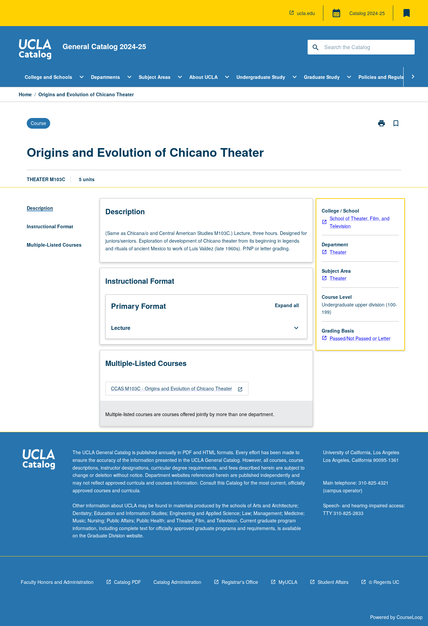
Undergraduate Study (260, 77)
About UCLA (203, 77)
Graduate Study (322, 77)
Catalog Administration (177, 582)
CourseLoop (410, 617)
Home (25, 94)
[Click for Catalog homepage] (35, 49)
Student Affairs (333, 582)
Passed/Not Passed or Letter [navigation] (360, 338)
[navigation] (176, 388)
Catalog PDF (127, 582)
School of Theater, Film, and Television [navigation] (360, 222)
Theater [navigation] (338, 252)
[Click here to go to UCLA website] (39, 460)
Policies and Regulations (387, 77)
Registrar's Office (240, 582)
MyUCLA (288, 582)
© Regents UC (384, 582)
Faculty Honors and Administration (57, 582)
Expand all (287, 305)
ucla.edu (306, 13)
